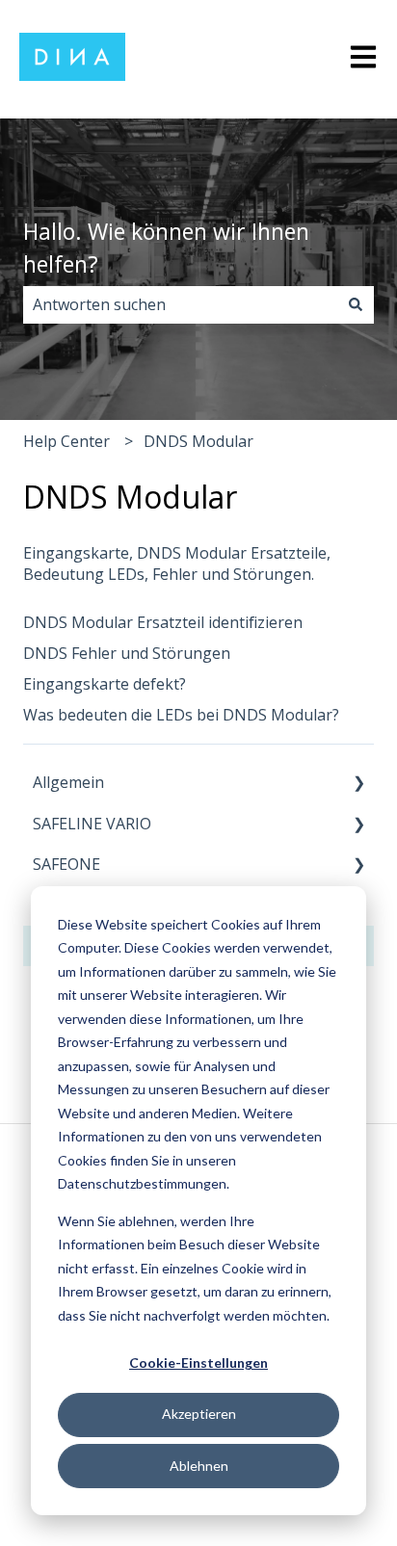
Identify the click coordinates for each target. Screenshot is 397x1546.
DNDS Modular (198, 441)
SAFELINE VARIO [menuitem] (92, 823)
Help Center (66, 441)
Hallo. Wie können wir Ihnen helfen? (166, 248)
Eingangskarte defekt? (104, 683)
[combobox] (180, 304)
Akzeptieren (199, 1413)
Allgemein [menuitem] (68, 782)
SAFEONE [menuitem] (66, 864)
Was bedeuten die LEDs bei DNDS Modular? (181, 714)
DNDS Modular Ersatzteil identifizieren (163, 622)
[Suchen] (355, 304)
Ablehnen (199, 1465)
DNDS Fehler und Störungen (126, 653)
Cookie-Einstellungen (198, 1362)
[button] (358, 783)
